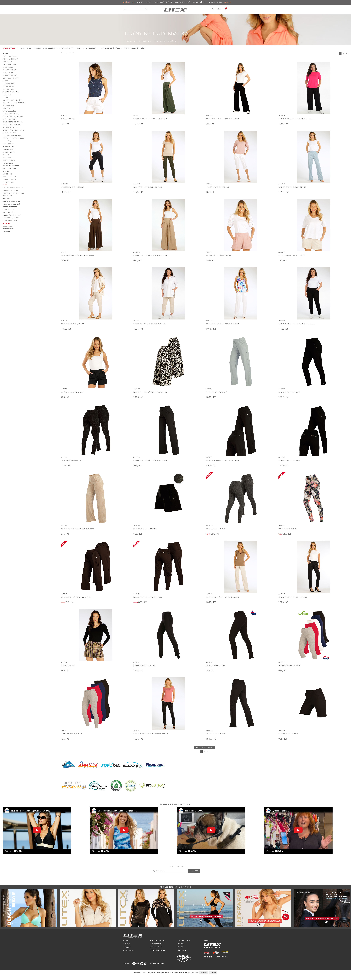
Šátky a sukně (8, 67)
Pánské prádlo (9, 160)
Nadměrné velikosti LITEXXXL (14, 130)
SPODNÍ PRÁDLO (198, 2)
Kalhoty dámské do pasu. (71, 460)
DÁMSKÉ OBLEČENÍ (181, 2)
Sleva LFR (6, 223)
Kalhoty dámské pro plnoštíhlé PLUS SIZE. (296, 119)
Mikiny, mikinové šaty (11, 127)
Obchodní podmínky (158, 940)
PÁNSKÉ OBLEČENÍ (9, 133)
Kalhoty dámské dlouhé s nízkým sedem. (150, 734)
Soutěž (180, 947)
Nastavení (213, 973)
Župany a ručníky (9, 177)
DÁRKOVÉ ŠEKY (8, 229)
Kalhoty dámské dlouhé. (216, 392)
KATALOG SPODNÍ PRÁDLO (110, 48)
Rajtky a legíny (8, 212)
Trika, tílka (7, 141)
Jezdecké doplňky (10, 220)
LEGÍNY (148, 2)
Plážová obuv (8, 182)
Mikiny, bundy (8, 144)
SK (219, 9)
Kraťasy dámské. (68, 119)
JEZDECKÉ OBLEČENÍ (10, 207)
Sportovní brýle (9, 179)
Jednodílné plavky (10, 59)
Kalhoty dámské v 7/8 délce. (73, 324)
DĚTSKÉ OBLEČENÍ (9, 168)
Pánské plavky (8, 73)
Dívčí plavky (7, 62)
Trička (5, 97)
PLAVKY (140, 2)
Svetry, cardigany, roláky (13, 116)
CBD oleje (7, 231)
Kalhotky (6, 155)
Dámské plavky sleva (11, 190)
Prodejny (128, 947)
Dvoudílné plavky (10, 56)
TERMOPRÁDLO (8, 163)
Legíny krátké (8, 89)
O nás (126, 941)
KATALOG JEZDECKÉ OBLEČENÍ (135, 48)
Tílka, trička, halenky (11, 114)
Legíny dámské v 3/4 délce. (289, 665)
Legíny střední (8, 86)
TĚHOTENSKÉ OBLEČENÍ (11, 204)
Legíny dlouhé (8, 84)
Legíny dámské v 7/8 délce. (72, 734)
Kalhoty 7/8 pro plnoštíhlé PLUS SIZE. (149, 324)
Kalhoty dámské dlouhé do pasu (292, 597)
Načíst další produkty (204, 747)
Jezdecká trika (8, 209)
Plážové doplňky (9, 70)
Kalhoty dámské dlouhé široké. (292, 187)
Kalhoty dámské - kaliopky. (144, 665)
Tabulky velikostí (157, 947)
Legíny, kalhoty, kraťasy (12, 125)
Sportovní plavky (10, 75)
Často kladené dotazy (158, 950)
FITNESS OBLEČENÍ (9, 149)
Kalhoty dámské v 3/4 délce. (72, 187)
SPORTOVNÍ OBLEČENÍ (163, 2)
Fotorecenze (182, 950)
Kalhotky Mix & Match (11, 78)
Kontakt (127, 944)
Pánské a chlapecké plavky (13, 193)
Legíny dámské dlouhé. (288, 529)
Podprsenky (7, 157)
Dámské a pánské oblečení (13, 188)
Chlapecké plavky (10, 64)
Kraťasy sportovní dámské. (72, 392)
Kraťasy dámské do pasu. (289, 734)
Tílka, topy (7, 94)
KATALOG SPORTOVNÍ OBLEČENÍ (70, 48)
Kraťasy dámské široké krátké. (219, 255)
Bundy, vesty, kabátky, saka (13, 122)
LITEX (127, 41)
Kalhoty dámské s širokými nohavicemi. (150, 119)
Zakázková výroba (184, 940)
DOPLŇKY (6, 171)
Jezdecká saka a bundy (12, 215)
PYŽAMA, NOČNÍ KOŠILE (11, 166)
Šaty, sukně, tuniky (10, 119)
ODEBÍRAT (194, 871)
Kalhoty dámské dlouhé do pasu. (147, 187)
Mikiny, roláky (8, 105)
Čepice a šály (8, 174)
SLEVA (5, 185)
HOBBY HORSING (9, 226)
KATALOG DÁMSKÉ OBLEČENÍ (45, 48)
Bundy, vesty (8, 108)
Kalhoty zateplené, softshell (14, 103)
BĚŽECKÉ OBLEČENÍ (9, 146)
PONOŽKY (6, 198)
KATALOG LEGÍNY (91, 48)
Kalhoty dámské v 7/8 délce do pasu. (76, 597)
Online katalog (129, 950)
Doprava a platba (157, 944)
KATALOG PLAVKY (25, 48)
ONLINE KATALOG (215, 2)
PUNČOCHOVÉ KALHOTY (11, 201)
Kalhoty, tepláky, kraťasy (12, 100)
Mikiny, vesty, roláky (11, 218)
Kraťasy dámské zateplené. (145, 529)
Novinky (180, 944)
